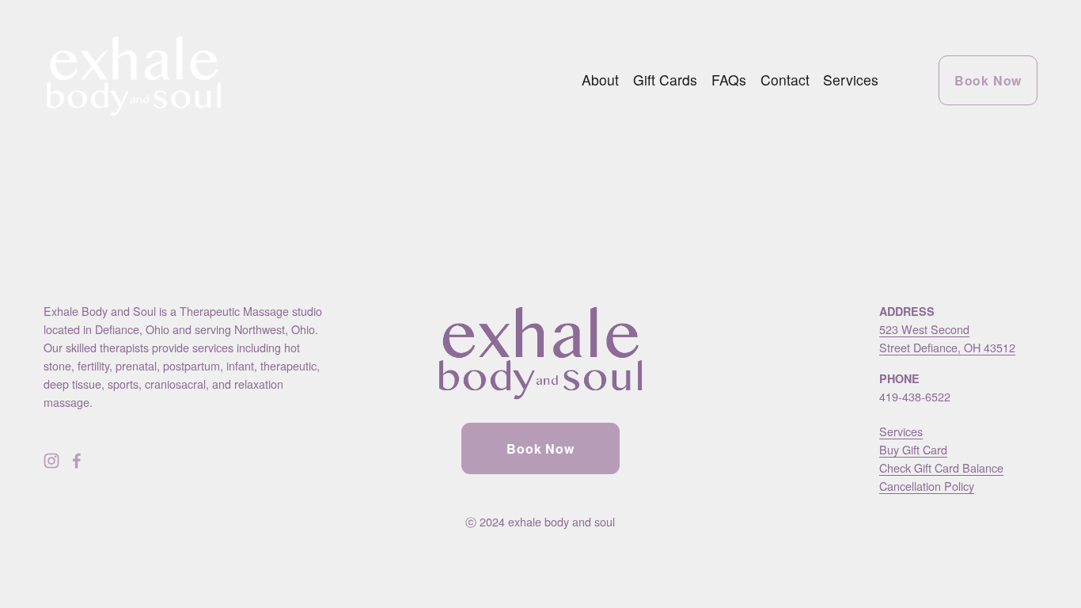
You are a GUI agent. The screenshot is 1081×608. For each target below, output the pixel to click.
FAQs (728, 79)
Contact (785, 79)
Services (850, 79)
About (600, 79)
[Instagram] (51, 461)
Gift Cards (665, 79)
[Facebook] (77, 461)
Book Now (988, 80)
